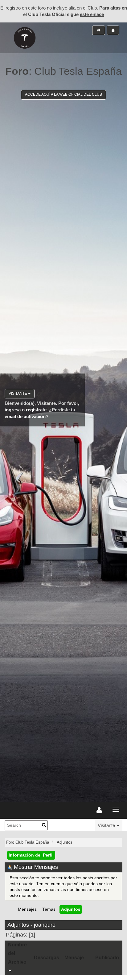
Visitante (18, 393)
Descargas (46, 957)
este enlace (92, 14)
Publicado (107, 957)
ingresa (13, 409)
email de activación (25, 416)
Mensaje (74, 957)
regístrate (36, 409)
